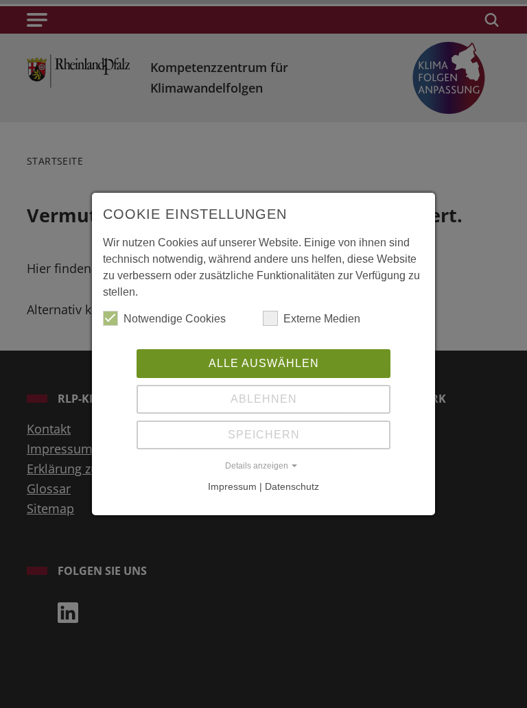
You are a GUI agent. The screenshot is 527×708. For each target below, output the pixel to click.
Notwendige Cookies (175, 318)
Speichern (264, 434)
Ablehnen (264, 399)
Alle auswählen (264, 363)
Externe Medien (321, 318)
